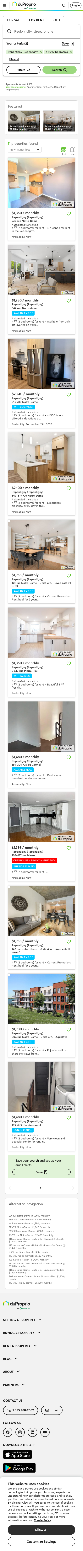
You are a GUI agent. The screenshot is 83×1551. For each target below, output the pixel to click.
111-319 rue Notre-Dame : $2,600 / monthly (31, 1235)
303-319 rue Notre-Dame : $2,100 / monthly (31, 1231)
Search (57, 70)
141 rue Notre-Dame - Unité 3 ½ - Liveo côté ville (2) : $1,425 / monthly (36, 1271)
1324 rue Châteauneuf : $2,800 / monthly (30, 1219)
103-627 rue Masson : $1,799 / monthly (28, 1259)
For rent (36, 20)
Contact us (12, 1401)
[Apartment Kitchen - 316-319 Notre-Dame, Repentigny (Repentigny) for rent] (41, 364)
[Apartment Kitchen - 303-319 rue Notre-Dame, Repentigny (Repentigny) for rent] (41, 457)
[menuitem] (41, 1319)
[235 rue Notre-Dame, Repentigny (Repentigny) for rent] (41, 183)
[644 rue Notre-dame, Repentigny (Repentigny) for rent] (41, 270)
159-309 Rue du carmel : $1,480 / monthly (30, 1282)
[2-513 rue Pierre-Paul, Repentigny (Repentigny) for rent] (41, 633)
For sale (14, 20)
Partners (11, 1385)
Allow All (42, 1530)
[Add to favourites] (68, 213)
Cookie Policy (42, 1520)
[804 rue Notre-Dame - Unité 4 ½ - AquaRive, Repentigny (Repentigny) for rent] (41, 999)
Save (39, 1172)
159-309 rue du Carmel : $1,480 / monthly (30, 1255)
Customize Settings (41, 1541)
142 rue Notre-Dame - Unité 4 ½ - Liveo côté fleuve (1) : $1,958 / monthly (37, 1264)
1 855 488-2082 (23, 1410)
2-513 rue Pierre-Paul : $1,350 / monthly (29, 1251)
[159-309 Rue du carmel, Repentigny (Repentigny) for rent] (41, 1087)
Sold (56, 20)
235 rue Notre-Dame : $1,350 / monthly (29, 1215)
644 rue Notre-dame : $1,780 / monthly (29, 1223)
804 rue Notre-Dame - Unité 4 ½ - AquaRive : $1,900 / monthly (37, 1277)
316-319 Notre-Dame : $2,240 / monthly (29, 1227)
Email (54, 1410)
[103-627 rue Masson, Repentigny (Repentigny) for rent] (41, 817)
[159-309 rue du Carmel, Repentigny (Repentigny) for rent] (41, 726)
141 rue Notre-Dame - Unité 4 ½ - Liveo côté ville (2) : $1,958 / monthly (36, 1240)
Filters (21, 70)
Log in (76, 5)
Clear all (14, 59)
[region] (41, 1514)
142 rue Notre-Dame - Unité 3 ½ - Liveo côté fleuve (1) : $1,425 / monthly (37, 1246)
